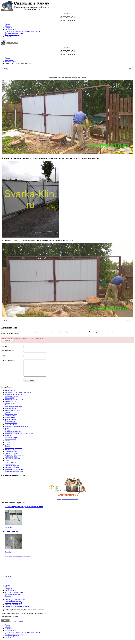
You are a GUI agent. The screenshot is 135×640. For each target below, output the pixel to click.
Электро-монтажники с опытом (18, 556)
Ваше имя (4, 346)
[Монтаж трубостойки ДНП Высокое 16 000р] (13, 524)
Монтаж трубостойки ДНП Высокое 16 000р (24, 507)
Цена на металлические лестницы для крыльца (24, 31)
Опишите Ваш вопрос (8, 360)
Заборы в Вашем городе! (13, 601)
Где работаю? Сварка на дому (15, 599)
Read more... (8, 340)
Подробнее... (9, 527)
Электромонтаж (12, 531)
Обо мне (7, 26)
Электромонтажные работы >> (67, 499)
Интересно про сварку (12, 35)
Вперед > (130, 69)
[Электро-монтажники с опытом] (13, 573)
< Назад (5, 69)
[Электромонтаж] (13, 548)
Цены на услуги (10, 29)
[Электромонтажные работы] (67, 487)
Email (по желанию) (7, 351)
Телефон (4, 356)
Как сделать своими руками (14, 33)
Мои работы (9, 27)
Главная (7, 24)
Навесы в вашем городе (13, 604)
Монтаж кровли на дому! (13, 603)
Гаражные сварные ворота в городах (17, 606)
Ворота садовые (10, 61)
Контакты (8, 36)
